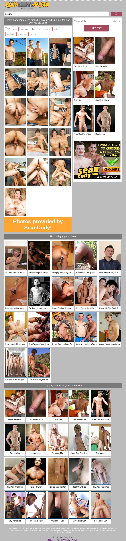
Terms (57, 540)
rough (33, 34)
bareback (25, 29)
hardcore (36, 29)
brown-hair (22, 34)
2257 (49, 540)
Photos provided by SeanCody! (38, 224)
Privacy (66, 540)
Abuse (75, 540)
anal (15, 29)
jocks (56, 29)
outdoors (10, 34)
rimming (46, 29)
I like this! (96, 28)
